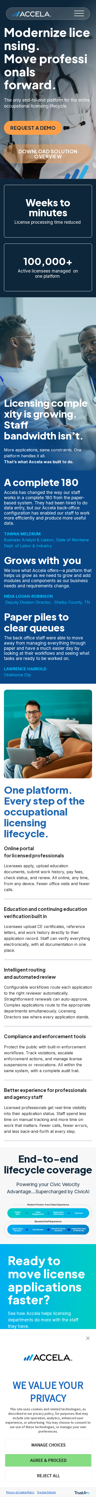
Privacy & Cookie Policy (20, 1492)
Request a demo (33, 128)
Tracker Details (46, 1492)
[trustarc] (81, 1492)
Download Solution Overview (48, 153)
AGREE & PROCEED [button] (48, 1460)
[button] (88, 1337)
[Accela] (31, 14)
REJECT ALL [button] (48, 1475)
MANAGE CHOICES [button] (48, 1445)
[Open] (79, 14)
